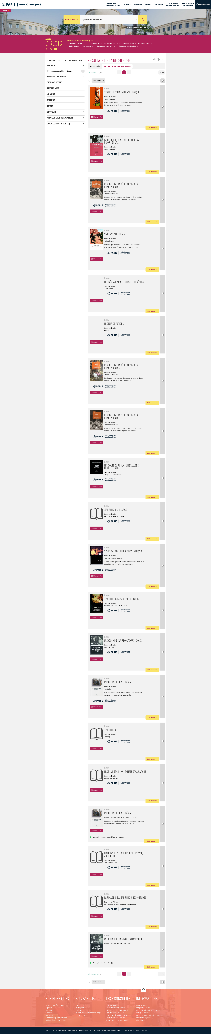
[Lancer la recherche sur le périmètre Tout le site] (142, 19)
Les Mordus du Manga (115, 1018)
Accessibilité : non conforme (135, 1030)
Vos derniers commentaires (117, 1020)
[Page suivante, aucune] (129, 72)
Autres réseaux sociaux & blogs (88, 1013)
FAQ (138, 1005)
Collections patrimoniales (56, 1018)
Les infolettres (81, 1015)
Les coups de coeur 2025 (116, 1015)
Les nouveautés (112, 1005)
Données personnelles (153, 1015)
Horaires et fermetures (115, 1008)
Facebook (80, 1005)
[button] (203, 4)
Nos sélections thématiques (117, 1010)
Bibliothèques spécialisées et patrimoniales (72, 1030)
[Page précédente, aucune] (119, 72)
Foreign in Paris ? (143, 1013)
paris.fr (48, 1030)
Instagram (80, 1008)
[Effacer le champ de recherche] (137, 19)
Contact (144, 1005)
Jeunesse (49, 1015)
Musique (49, 1010)
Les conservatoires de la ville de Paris (106, 1030)
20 (161, 72)
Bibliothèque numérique (55, 1020)
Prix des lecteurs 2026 (115, 1013)
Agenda (48, 1008)
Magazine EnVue (143, 1008)
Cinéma (48, 1013)
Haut (143, 989)
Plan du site (141, 1020)
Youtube (79, 1010)
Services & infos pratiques (56, 1005)
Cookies (139, 1015)
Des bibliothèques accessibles (148, 1010)
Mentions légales (143, 1018)
